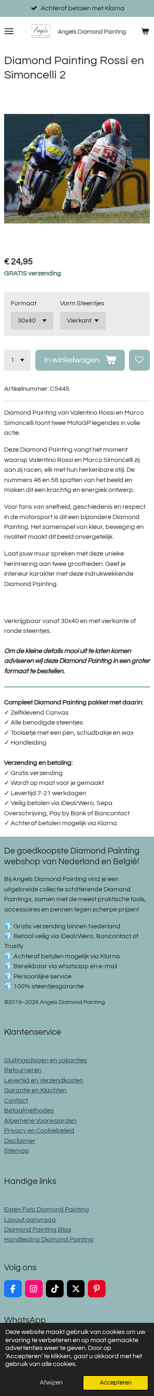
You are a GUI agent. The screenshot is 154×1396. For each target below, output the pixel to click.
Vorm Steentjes (82, 303)
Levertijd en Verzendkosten (43, 1080)
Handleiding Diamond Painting (49, 1239)
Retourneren (22, 1070)
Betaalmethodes (29, 1110)
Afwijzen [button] (51, 1383)
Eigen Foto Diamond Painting (46, 1209)
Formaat (24, 303)
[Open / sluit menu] (9, 31)
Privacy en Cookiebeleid (39, 1130)
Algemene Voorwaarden (40, 1120)
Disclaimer (19, 1141)
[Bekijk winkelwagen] (145, 31)
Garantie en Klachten (35, 1090)
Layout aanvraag (30, 1219)
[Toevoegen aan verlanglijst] (139, 360)
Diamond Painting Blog (37, 1229)
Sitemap (16, 1150)
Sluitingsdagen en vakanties (45, 1060)
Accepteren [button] (115, 1383)
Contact (16, 1100)
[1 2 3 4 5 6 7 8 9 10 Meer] (17, 360)
